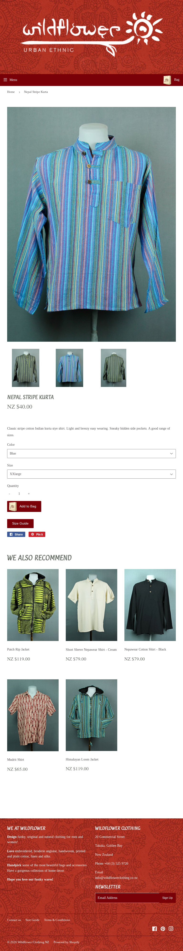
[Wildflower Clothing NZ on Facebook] (154, 929)
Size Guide (20, 523)
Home (11, 92)
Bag (176, 79)
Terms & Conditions (57, 920)
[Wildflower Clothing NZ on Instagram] (171, 929)
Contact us (14, 920)
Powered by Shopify (67, 942)
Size (10, 465)
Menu (13, 80)
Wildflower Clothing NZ (33, 942)
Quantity (13, 486)
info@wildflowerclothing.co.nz (116, 878)
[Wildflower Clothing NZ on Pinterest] (162, 929)
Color (11, 444)
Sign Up (167, 898)
